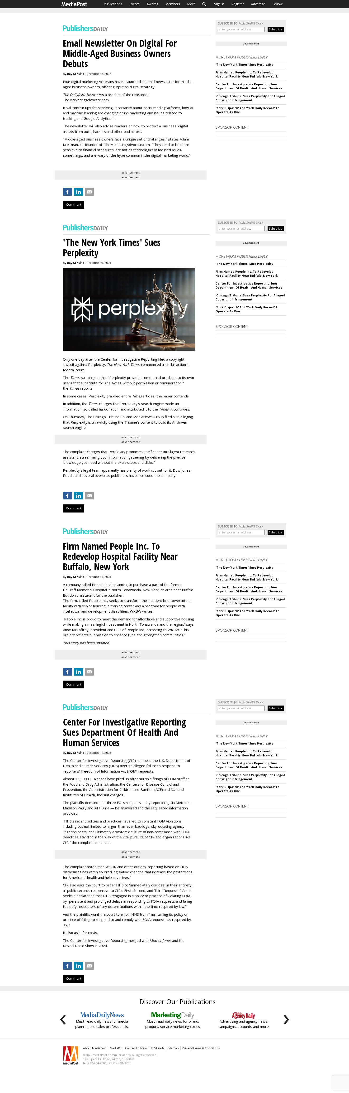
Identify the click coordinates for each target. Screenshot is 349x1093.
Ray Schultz (75, 74)
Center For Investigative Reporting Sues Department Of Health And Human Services (249, 86)
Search (204, 4)
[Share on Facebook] (67, 192)
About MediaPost (94, 1048)
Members (172, 4)
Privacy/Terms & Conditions (201, 1048)
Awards (152, 4)
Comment (73, 204)
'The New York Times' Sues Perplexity (244, 65)
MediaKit (116, 1048)
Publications (113, 4)
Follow (277, 4)
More (191, 4)
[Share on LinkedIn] (78, 192)
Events (134, 4)
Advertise (258, 4)
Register (237, 4)
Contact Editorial (136, 1048)
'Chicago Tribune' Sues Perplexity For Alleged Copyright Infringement (250, 98)
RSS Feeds (157, 1048)
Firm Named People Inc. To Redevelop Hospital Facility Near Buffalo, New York (247, 74)
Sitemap (173, 1048)
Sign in (219, 4)
